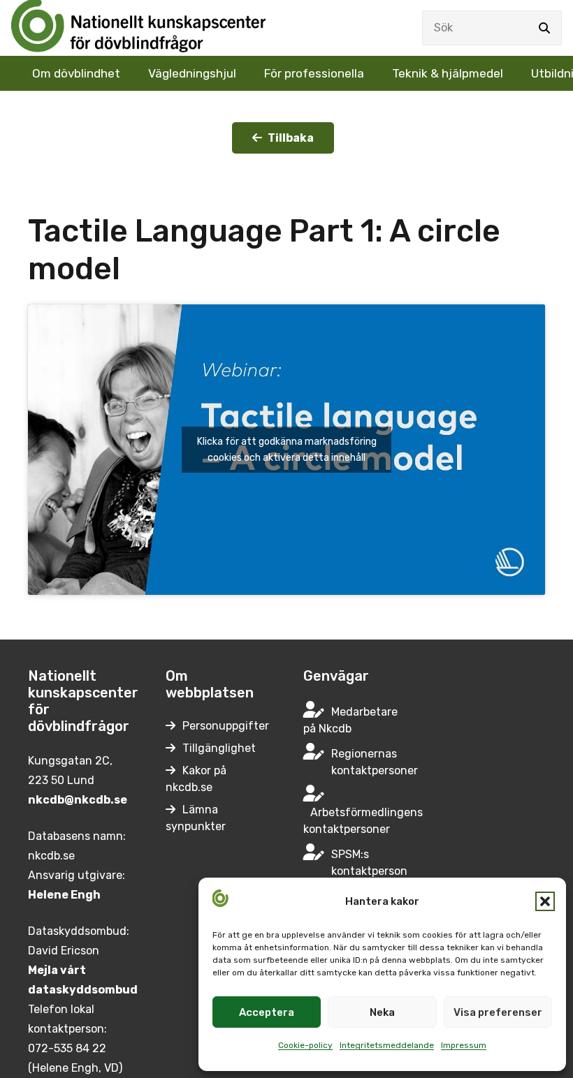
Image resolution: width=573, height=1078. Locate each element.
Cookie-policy (305, 1045)
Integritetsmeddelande (387, 1045)
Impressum (463, 1045)
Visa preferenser (498, 1012)
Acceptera (266, 1012)
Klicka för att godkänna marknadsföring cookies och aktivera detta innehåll (287, 450)
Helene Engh (64, 894)
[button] (545, 901)
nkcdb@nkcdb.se (77, 799)
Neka (382, 1012)
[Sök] (544, 28)
